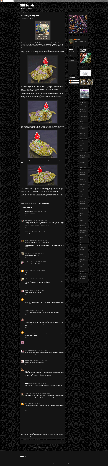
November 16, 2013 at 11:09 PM (39, 342)
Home (43, 442)
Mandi (26, 310)
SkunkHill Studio (25, 44)
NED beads (71, 51)
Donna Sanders (28, 360)
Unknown (27, 299)
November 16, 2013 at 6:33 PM (36, 319)
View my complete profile (80, 41)
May (81, 145)
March (81, 104)
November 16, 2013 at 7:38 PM (40, 331)
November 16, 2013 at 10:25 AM (36, 290)
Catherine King (28, 331)
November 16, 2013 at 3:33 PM (35, 310)
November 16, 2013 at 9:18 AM (38, 261)
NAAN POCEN (28, 342)
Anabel (26, 290)
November (82, 111)
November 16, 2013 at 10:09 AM (37, 270)
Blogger (68, 463)
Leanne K (27, 270)
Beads (42, 407)
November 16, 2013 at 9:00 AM (39, 240)
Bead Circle (58, 42)
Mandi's (33, 194)
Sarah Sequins (28, 350)
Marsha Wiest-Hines (30, 393)
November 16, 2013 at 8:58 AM (39, 231)
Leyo (26, 403)
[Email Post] (40, 203)
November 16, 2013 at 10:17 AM (35, 278)
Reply (26, 215)
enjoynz (58, 463)
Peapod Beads (28, 240)
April (81, 123)
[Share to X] (45, 203)
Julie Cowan (28, 261)
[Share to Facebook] (46, 203)
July (81, 140)
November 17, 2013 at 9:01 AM (42, 369)
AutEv (26, 278)
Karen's (38, 194)
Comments (73, 82)
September (82, 116)
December (82, 131)
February (82, 106)
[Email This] (42, 203)
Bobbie (26, 319)
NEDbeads (27, 5)
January (82, 109)
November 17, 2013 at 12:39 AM (39, 350)
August (81, 118)
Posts (72, 80)
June (81, 121)
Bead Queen (28, 253)
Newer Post (24, 442)
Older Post (61, 442)
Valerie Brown (28, 231)
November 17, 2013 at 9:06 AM (38, 383)
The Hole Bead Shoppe (55, 127)
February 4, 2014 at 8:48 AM (34, 403)
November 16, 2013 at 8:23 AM (39, 220)
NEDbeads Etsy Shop (71, 54)
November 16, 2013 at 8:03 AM (38, 211)
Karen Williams (28, 220)
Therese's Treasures (30, 369)
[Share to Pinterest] (48, 203)
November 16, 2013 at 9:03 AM (38, 253)
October (82, 114)
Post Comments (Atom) (45, 447)
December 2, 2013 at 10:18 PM (42, 393)
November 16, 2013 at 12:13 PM (37, 299)
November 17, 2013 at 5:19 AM (40, 360)
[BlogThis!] (44, 203)
